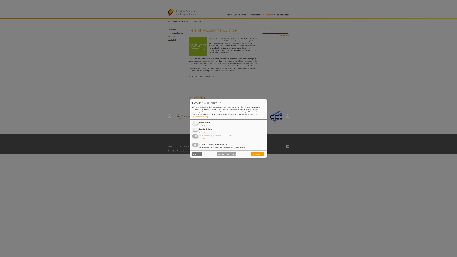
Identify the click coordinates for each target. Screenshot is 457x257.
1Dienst (202, 125)
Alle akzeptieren (257, 154)
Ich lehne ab (197, 154)
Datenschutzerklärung (200, 117)
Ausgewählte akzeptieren (227, 154)
